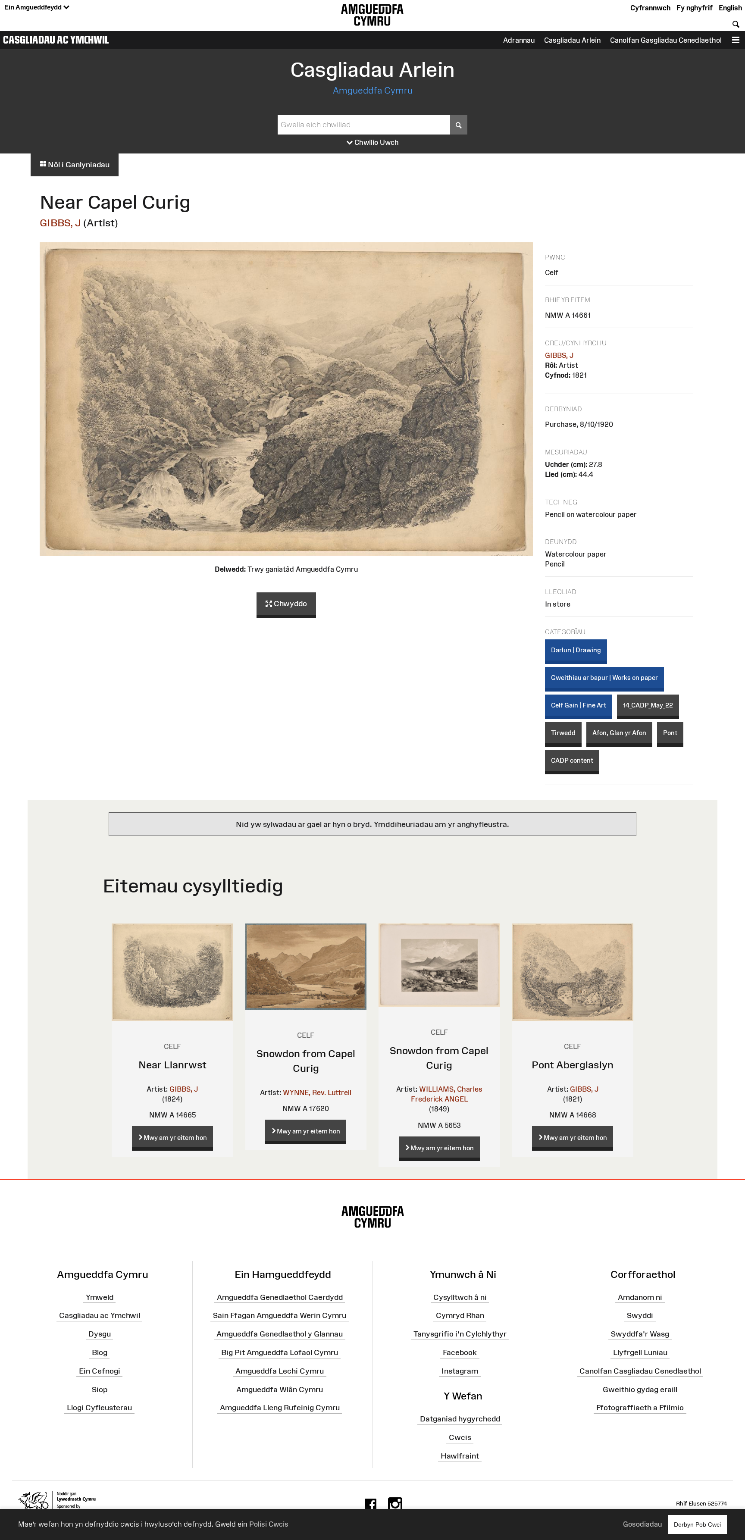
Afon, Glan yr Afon (619, 732)
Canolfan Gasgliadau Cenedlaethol (666, 40)
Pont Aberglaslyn (573, 1064)
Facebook (460, 1352)
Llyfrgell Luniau (640, 1352)
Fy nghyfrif (694, 8)
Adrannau (519, 40)
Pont (670, 732)
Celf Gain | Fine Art (578, 705)
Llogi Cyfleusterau (99, 1407)
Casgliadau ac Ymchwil (56, 39)
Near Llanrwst (172, 1064)
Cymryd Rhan (460, 1315)
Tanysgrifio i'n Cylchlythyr (460, 1334)
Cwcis (460, 1437)
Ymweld (99, 1297)
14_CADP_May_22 (648, 705)
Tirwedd (563, 732)
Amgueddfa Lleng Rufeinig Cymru (280, 1407)
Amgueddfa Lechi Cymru (279, 1371)
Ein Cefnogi (99, 1371)
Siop (99, 1389)
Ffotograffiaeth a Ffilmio (640, 1407)
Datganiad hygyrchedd (460, 1419)
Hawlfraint (460, 1456)
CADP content (572, 760)
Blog (99, 1352)
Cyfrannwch (650, 8)
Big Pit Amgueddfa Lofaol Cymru (279, 1352)
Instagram (459, 1371)
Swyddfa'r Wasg (640, 1334)
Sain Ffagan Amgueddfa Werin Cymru (279, 1315)
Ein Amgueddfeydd (33, 7)
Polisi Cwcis (268, 1524)
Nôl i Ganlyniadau (78, 164)
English (730, 8)
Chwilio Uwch (376, 142)
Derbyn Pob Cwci (697, 1524)
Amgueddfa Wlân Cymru (279, 1389)
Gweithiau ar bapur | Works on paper (604, 677)
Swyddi (640, 1315)
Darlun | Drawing (576, 650)
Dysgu (99, 1334)
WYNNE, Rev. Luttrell (317, 1092)
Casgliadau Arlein (572, 40)
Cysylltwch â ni (460, 1297)
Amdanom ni (640, 1297)
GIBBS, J (60, 222)
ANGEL (456, 1099)
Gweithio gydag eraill (640, 1389)
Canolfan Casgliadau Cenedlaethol (640, 1371)
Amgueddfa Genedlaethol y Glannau (279, 1334)
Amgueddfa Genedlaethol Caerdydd (280, 1297)
